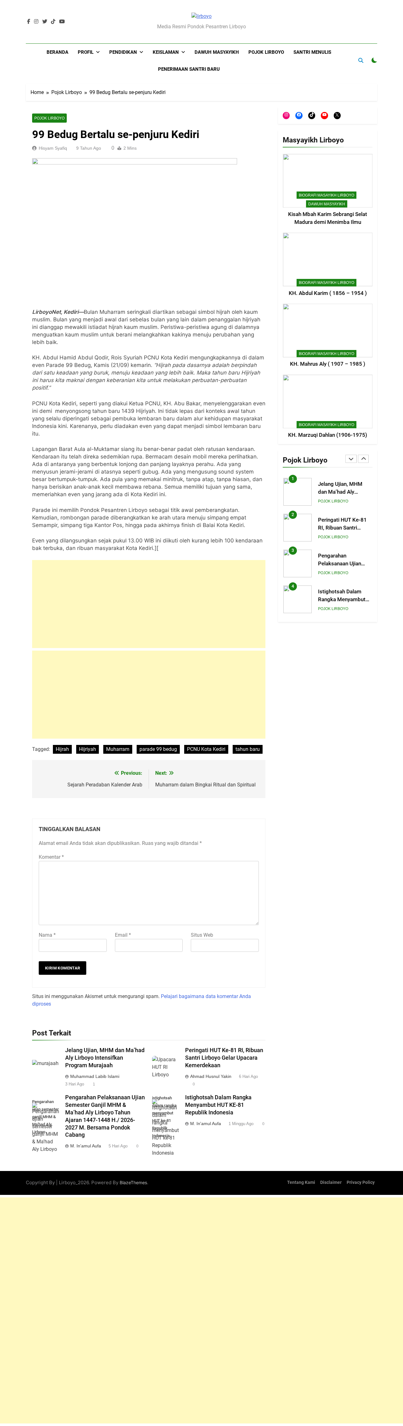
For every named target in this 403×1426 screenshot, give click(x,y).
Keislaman (166, 52)
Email (123, 935)
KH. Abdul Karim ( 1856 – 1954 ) (328, 293)
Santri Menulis (312, 52)
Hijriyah (87, 749)
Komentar (51, 857)
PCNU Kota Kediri (206, 749)
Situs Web (202, 935)
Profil (86, 52)
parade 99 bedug (158, 749)
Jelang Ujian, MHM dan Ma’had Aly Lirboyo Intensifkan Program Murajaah (105, 1057)
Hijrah (62, 749)
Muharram (117, 749)
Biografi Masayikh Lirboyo (326, 195)
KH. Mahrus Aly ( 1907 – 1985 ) (327, 364)
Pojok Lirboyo (266, 52)
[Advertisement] (148, 604)
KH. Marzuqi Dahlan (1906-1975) (327, 435)
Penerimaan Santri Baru (189, 69)
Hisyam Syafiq (53, 148)
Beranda (57, 52)
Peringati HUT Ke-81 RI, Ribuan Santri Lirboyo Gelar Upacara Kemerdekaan (224, 1057)
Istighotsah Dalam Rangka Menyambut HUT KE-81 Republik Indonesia (218, 1105)
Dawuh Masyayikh (217, 52)
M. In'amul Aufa (85, 1145)
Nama (47, 935)
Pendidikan (123, 52)
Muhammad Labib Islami (94, 1076)
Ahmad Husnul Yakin (210, 1076)
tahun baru (248, 749)
